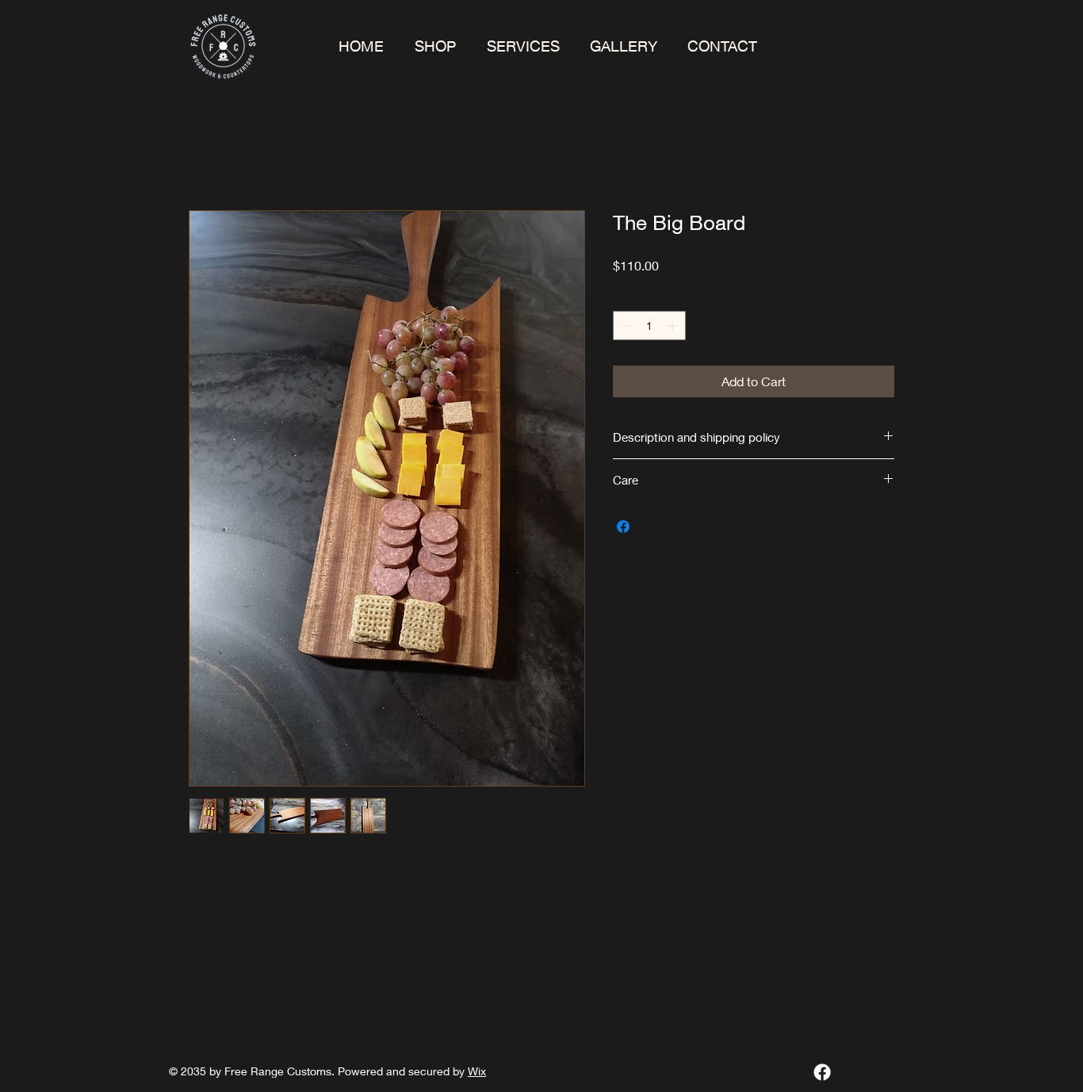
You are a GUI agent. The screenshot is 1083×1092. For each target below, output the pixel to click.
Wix (477, 1071)
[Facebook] (822, 1072)
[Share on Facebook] (623, 526)
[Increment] (673, 325)
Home (206, 152)
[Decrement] (625, 325)
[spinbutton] (649, 325)
